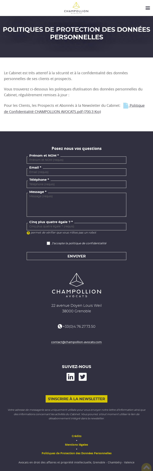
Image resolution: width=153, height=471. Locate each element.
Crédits (76, 436)
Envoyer (77, 256)
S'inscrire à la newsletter (76, 399)
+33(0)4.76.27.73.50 (79, 327)
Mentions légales (76, 444)
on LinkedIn (71, 377)
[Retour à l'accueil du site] (76, 8)
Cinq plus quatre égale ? (49, 222)
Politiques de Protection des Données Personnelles (77, 453)
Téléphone (38, 179)
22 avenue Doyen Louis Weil (76, 306)
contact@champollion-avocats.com (76, 342)
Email (34, 167)
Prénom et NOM (42, 155)
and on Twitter (83, 377)
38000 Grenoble (76, 311)
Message (36, 192)
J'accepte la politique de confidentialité (79, 243)
